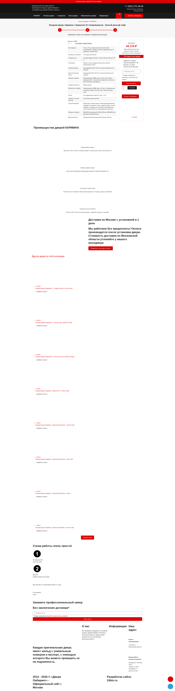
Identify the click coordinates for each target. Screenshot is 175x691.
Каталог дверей (83, 21)
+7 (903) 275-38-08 (134, 6)
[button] (170, 679)
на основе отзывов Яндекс (83, 43)
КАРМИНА (93, 21)
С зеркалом (61, 15)
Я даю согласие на (130, 77)
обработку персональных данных (57, 616)
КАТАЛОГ (37, 15)
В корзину (132, 88)
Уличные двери (48, 15)
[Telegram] (170, 686)
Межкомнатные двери (88, 15)
